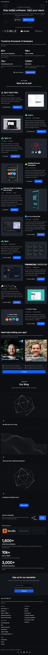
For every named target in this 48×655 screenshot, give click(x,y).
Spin (2, 625)
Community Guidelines (29, 617)
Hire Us (19, 19)
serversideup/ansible (6, 634)
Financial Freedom (5, 627)
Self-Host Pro (4, 608)
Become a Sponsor (24, 530)
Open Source (27, 613)
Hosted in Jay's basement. (8, 649)
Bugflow (3, 611)
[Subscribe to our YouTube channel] (24, 652)
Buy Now (6, 156)
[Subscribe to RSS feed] (18, 652)
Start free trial (7, 107)
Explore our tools (30, 72)
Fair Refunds (4, 639)
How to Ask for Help (29, 619)
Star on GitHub (31, 234)
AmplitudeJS (4, 629)
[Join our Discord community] (29, 652)
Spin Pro (4, 613)
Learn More (16, 107)
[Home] (5, 1)
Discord (26, 611)
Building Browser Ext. (6, 615)
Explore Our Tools (28, 19)
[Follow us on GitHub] (27, 652)
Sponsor (26, 608)
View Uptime (17, 649)
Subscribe (24, 591)
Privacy (2, 644)
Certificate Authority (29, 615)
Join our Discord (19, 72)
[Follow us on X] (21, 652)
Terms (2, 642)
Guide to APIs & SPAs (6, 617)
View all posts (24, 505)
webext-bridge (4, 631)
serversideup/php (5, 622)
